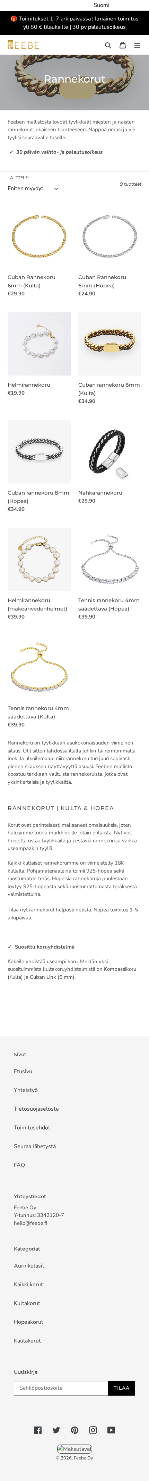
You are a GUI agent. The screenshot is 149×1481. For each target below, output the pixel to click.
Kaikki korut (28, 1284)
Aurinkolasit (29, 1266)
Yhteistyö (26, 1090)
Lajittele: (18, 177)
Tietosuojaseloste (36, 1109)
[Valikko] (137, 44)
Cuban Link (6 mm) (52, 977)
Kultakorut (27, 1303)
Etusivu (23, 1071)
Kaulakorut (27, 1341)
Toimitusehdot (32, 1127)
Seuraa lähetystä (35, 1146)
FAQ (19, 1165)
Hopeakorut (28, 1322)
